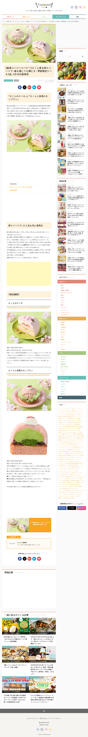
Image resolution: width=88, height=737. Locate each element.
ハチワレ (81, 490)
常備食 (73, 463)
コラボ (72, 459)
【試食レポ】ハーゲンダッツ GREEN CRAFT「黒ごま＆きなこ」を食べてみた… (75, 188)
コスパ (71, 488)
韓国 (70, 465)
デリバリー (76, 478)
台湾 (62, 436)
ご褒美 (60, 422)
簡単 (81, 426)
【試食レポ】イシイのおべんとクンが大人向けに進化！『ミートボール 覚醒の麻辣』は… (75, 268)
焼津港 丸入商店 (44, 725)
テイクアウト (64, 315)
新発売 (80, 463)
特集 (60, 397)
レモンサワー (61, 486)
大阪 (82, 434)
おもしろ (73, 461)
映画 (72, 444)
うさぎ (60, 492)
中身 (67, 490)
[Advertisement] (29, 168)
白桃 (77, 451)
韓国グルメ (61, 498)
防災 (78, 484)
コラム (61, 353)
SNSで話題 (71, 498)
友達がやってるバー (72, 476)
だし (67, 449)
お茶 (73, 446)
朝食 (65, 451)
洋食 (62, 295)
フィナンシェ (68, 471)
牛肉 (62, 416)
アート (74, 494)
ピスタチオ (71, 469)
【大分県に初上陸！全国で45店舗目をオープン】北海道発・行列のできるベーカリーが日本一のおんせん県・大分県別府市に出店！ (15, 698)
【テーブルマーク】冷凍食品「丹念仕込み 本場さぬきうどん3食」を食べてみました (75, 110)
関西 (59, 436)
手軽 (75, 447)
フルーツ (60, 476)
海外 (71, 418)
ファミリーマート (62, 409)
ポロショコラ (66, 492)
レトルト (77, 432)
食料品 (63, 322)
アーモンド (65, 469)
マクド (60, 444)
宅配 (80, 478)
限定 (62, 465)
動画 (77, 465)
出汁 (64, 449)
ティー (78, 446)
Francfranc (64, 455)
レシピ (63, 374)
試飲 (79, 428)
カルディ (71, 424)
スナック (74, 438)
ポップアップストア (66, 293)
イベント (63, 371)
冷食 (72, 480)
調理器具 (63, 364)
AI (76, 482)
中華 (62, 297)
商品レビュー (63, 318)
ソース (68, 461)
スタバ (60, 482)
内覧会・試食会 (65, 290)
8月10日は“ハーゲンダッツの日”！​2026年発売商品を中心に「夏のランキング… (75, 224)
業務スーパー (74, 414)
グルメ (16, 80)
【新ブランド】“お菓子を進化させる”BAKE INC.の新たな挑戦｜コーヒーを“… (75, 215)
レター (63, 386)
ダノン (71, 440)
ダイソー (75, 430)
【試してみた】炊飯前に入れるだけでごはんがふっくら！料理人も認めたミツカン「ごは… (76, 145)
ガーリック (61, 494)
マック (81, 442)
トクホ (65, 476)
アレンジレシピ (62, 473)
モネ (71, 494)
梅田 (79, 434)
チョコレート (78, 411)
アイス (81, 420)
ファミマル (75, 471)
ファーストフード (66, 342)
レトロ (81, 482)
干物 (82, 455)
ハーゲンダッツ (67, 413)
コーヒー (70, 430)
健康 (64, 438)
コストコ (60, 413)
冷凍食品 (63, 327)
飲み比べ (63, 332)
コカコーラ (61, 467)
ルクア (75, 488)
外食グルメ (62, 281)
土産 (59, 465)
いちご (71, 451)
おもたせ (60, 488)
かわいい (76, 436)
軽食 (68, 451)
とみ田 (81, 438)
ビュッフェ (64, 310)
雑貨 (67, 453)
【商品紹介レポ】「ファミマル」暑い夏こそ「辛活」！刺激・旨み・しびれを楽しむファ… (75, 232)
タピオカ (80, 414)
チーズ (60, 434)
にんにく (67, 494)
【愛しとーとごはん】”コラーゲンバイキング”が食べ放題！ (15, 666)
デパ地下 (75, 486)
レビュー (70, 428)
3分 (77, 461)
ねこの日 (69, 442)
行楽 (65, 480)
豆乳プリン (73, 475)
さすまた (72, 492)
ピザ (70, 438)
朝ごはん (60, 451)
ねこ (69, 434)
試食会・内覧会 (65, 381)
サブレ (78, 494)
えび (59, 457)
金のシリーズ (61, 420)
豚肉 (59, 416)
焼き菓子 (81, 436)
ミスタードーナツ (74, 420)
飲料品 (63, 339)
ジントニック (61, 478)
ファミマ (60, 426)
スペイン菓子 (75, 496)
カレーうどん (66, 447)
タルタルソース (62, 461)
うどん (71, 447)
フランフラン (61, 453)
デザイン (60, 424)
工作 (72, 457)
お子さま (76, 444)
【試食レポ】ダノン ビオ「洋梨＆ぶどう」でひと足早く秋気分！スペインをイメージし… (75, 241)
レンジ (60, 449)
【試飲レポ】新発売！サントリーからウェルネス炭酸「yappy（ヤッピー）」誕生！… (75, 172)
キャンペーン (64, 369)
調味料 (63, 325)
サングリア (81, 476)
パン (62, 347)
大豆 (65, 475)
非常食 (70, 484)
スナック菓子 (69, 486)
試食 (65, 426)
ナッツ (60, 469)
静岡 (78, 438)
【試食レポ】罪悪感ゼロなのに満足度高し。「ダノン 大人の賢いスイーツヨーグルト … (75, 163)
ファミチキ (77, 459)
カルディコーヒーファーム (64, 496)
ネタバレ (71, 490)
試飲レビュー (69, 478)
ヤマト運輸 (67, 459)
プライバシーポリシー (55, 718)
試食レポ (65, 434)
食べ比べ (63, 330)
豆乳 (73, 473)
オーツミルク (78, 473)
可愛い (73, 467)
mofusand (61, 459)
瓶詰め (69, 455)
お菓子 (78, 422)
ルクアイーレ (61, 490)
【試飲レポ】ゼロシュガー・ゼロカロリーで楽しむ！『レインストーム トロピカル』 (75, 206)
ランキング (61, 471)
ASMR (66, 498)
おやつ (60, 428)
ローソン (70, 409)
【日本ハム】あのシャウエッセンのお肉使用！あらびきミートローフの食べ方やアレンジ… (76, 154)
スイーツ (63, 307)
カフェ (63, 300)
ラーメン (77, 413)
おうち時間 (67, 482)
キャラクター (68, 446)
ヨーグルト (76, 449)
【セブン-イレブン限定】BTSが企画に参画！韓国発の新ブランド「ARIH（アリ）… (76, 197)
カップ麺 (73, 434)
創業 (69, 444)
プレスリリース (8, 80)
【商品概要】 (13, 190)
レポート (63, 384)
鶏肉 (73, 411)
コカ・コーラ (68, 467)
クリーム (69, 411)
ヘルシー (65, 422)
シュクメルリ (78, 492)
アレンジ (69, 473)
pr (76, 434)
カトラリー (74, 453)
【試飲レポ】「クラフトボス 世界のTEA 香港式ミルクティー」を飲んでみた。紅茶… (75, 128)
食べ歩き (63, 357)
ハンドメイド (77, 457)
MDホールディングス (63, 418)
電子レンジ (79, 447)
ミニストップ (66, 440)
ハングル (81, 465)
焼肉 (62, 305)
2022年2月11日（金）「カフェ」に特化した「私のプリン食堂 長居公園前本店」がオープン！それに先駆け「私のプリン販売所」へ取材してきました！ (42, 669)
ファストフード (65, 312)
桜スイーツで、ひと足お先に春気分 (21, 187)
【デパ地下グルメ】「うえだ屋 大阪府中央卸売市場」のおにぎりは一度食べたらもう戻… (76, 92)
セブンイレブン (77, 409)
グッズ (63, 334)
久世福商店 (76, 424)
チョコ (76, 469)
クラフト (68, 457)
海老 (79, 418)
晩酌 (59, 455)
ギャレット (61, 414)
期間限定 (69, 426)
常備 (70, 463)
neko (65, 442)
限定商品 (71, 449)
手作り (63, 457)
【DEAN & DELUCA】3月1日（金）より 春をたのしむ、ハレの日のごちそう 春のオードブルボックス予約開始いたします (42, 640)
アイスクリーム (62, 411)
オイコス (60, 442)
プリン (78, 475)
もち (73, 432)
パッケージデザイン (63, 484)
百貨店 (80, 486)
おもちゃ (65, 444)
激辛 (65, 416)
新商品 (73, 426)
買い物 (63, 394)
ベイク (79, 467)
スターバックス (76, 416)
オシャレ (65, 428)
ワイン (73, 455)
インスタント (61, 463)
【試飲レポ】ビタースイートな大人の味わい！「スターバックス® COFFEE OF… (75, 101)
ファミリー (61, 446)
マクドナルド (75, 442)
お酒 (62, 288)
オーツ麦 (60, 475)
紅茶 (75, 422)
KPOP (73, 465)
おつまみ (80, 453)
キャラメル (68, 432)
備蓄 (77, 463)
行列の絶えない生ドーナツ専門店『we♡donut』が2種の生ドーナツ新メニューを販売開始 (15, 639)
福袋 (65, 488)
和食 (62, 285)
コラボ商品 (67, 414)
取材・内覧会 (64, 366)
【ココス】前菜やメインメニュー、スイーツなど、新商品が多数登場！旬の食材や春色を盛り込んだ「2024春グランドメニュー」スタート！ (42, 698)
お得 (68, 488)
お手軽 (77, 426)
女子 (70, 453)
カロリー (73, 482)
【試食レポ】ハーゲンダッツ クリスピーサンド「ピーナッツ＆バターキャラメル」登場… (76, 250)
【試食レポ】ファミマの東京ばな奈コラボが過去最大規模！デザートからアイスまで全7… (76, 259)
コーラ (66, 465)
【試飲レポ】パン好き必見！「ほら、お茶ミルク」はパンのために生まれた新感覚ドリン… (75, 119)
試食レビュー (61, 432)
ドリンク (75, 428)
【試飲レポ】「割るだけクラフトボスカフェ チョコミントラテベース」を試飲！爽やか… (75, 136)
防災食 (74, 484)
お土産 (63, 349)
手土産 (69, 422)
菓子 (75, 480)
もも (82, 451)
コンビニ (66, 424)
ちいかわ (76, 490)
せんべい (78, 455)
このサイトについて (32, 718)
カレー (63, 302)
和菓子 (68, 480)
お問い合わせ (43, 718)
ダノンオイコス (78, 440)
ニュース (63, 389)
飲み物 (60, 430)
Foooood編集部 (50, 80)
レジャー (60, 480)
